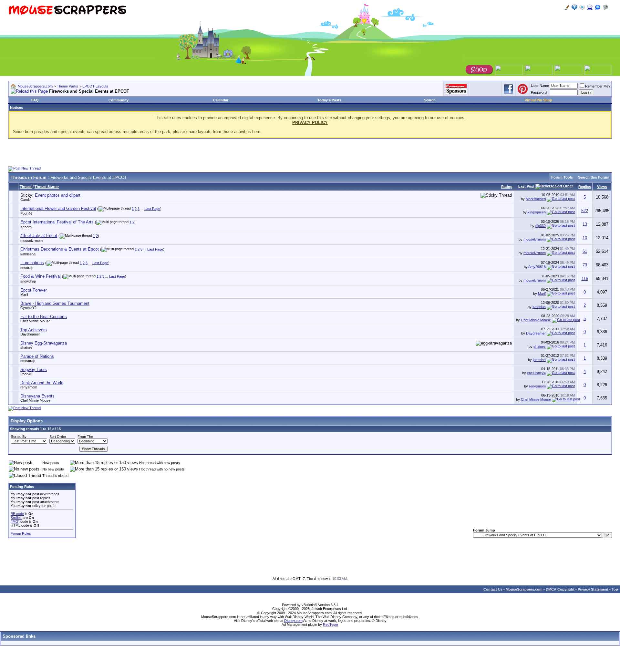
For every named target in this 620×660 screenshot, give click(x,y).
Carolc (25, 199)
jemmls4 (539, 360)
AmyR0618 (537, 266)
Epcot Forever (33, 290)
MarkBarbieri (536, 199)
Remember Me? (597, 86)
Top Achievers (33, 329)
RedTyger (330, 624)
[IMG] (15, 521)
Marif (24, 294)
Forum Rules (21, 533)
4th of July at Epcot (38, 235)
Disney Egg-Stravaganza (43, 343)
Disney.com (293, 621)
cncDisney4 (536, 373)
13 (585, 224)
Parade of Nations (37, 356)
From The (85, 436)
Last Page (152, 209)
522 (584, 210)
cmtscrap (27, 361)
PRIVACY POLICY (310, 122)
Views (602, 187)
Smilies (16, 518)
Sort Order (57, 436)
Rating (506, 187)
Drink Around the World (41, 382)
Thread (26, 187)
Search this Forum (593, 177)
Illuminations (32, 262)
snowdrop (28, 281)
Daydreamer (30, 334)
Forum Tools (562, 177)
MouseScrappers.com (35, 86)
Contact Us (492, 589)
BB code (17, 514)
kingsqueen (537, 212)
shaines (26, 347)
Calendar (220, 100)
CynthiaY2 (28, 308)
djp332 (540, 226)
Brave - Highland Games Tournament (54, 303)
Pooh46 (26, 213)
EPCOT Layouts (95, 86)
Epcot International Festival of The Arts (57, 222)
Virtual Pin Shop (538, 100)
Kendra (26, 227)
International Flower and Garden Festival (58, 208)
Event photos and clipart (57, 195)
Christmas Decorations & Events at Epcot (59, 249)
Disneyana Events (37, 396)
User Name (540, 86)
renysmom (28, 387)
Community (118, 100)
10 (585, 237)
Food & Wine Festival (40, 276)
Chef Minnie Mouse (35, 321)
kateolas (539, 307)
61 (585, 251)
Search (430, 100)
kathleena (28, 254)
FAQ (35, 100)
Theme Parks (67, 86)
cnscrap (26, 268)
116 (585, 278)
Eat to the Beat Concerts (43, 316)
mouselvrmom (31, 240)
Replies (584, 187)
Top (615, 589)
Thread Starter (47, 187)
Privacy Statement (593, 589)
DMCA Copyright (560, 589)
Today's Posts (329, 100)
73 (585, 265)
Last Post (526, 186)
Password (539, 92)
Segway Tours (33, 369)
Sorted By (18, 436)
